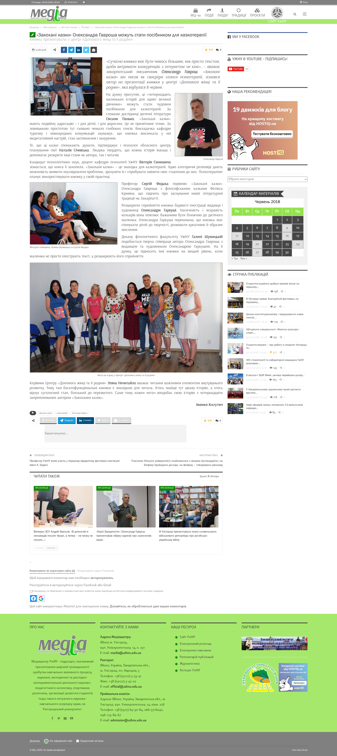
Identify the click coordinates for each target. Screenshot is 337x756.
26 (247, 252)
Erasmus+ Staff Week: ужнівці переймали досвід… (275, 375)
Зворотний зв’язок (92, 741)
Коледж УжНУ (190, 670)
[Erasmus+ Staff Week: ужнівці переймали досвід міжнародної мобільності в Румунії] (235, 379)
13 (257, 236)
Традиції (238, 15)
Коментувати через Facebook (96, 571)
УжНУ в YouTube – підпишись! (259, 59)
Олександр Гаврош (79, 413)
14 (267, 236)
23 (287, 244)
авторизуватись (101, 578)
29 (277, 252)
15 (277, 236)
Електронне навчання (195, 650)
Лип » (243, 259)
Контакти (72, 2)
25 (237, 252)
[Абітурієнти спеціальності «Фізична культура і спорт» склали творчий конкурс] (235, 333)
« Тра (234, 259)
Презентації (41, 488)
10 (297, 227)
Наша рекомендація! (251, 92)
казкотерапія (62, 413)
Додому (35, 741)
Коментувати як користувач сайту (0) (52, 571)
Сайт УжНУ (187, 637)
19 (247, 244)
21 (267, 244)
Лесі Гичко (302, 750)
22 (277, 244)
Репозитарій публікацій (197, 657)
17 (297, 236)
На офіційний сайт (61, 741)
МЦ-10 (196, 15)
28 (267, 252)
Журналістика (190, 664)
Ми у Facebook (245, 37)
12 (247, 236)
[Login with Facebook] (33, 598)
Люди (222, 15)
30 (287, 252)
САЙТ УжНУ (277, 21)
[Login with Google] (41, 598)
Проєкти (257, 15)
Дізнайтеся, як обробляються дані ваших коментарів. (148, 606)
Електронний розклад (195, 644)
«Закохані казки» (45, 413)
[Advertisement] (139, 433)
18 (237, 244)
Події (209, 15)
